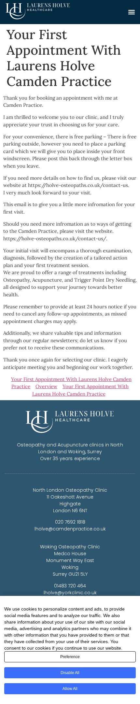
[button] (131, 12)
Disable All (70, 672)
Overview (46, 386)
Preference (70, 657)
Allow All (70, 688)
